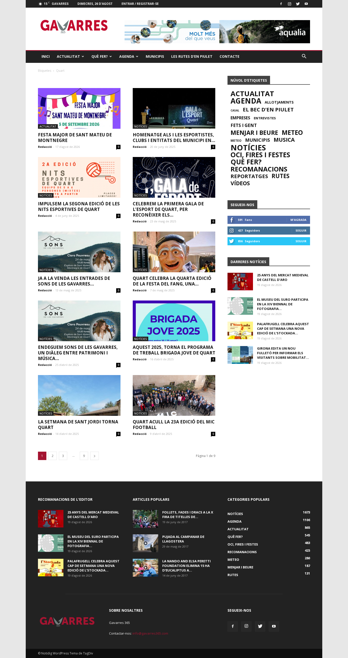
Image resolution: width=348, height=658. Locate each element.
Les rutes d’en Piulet (191, 56)
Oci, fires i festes (260, 154)
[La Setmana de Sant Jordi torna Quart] (79, 395)
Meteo (292, 132)
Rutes (280, 176)
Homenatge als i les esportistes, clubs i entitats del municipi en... (174, 137)
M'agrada (298, 220)
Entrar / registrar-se (140, 4)
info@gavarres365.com (150, 633)
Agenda (126, 56)
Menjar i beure (254, 132)
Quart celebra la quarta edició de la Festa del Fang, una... (172, 281)
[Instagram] (289, 4)
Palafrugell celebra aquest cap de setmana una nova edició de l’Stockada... (283, 328)
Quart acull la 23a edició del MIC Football (174, 424)
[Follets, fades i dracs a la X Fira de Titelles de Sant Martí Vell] (145, 519)
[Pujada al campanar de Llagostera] (145, 543)
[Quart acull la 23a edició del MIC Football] (174, 395)
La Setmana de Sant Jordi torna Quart (78, 424)
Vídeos (240, 183)
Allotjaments (279, 102)
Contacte (229, 56)
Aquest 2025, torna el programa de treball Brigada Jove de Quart (174, 350)
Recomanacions (259, 169)
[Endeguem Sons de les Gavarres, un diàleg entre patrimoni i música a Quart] (79, 321)
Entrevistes (265, 118)
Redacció (45, 147)
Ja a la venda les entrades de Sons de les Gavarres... (74, 281)
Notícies (140, 126)
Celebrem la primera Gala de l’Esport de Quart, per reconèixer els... (168, 209)
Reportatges (249, 176)
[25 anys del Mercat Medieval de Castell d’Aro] (240, 281)
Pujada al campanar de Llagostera (183, 538)
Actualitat (68, 56)
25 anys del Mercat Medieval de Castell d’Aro (283, 277)
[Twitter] (298, 4)
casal (235, 110)
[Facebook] (281, 4)
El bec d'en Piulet (268, 109)
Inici (46, 56)
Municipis (155, 56)
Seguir (301, 230)
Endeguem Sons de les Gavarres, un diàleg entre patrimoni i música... (78, 352)
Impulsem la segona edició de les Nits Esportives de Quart (79, 206)
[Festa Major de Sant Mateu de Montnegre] (79, 108)
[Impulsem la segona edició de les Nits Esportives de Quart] (79, 177)
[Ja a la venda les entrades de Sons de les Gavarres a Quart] (79, 252)
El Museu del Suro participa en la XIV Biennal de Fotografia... (282, 304)
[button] (304, 56)
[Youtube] (306, 4)
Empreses (240, 118)
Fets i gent (244, 125)
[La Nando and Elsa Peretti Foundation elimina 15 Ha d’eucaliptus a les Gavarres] (145, 568)
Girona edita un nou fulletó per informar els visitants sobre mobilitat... (283, 353)
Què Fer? (99, 56)
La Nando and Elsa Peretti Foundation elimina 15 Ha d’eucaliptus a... (186, 566)
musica (284, 139)
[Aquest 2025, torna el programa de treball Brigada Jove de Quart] (174, 321)
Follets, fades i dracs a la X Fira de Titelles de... (187, 514)
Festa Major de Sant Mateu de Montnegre (75, 137)
